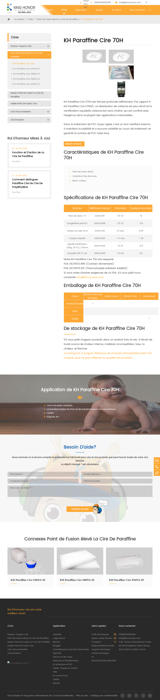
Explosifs (57, 653)
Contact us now (80, 509)
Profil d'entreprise (100, 634)
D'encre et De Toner (62, 657)
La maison (19, 19)
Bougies (57, 645)
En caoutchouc (60, 675)
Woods (56, 683)
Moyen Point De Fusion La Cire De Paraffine (27, 94)
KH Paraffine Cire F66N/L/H (26, 79)
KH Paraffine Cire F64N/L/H (26, 84)
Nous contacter (127, 626)
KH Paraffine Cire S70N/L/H (26, 68)
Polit (55, 672)
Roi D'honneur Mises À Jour (29, 138)
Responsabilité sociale (103, 645)
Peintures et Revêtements (65, 660)
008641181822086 (102, 2)
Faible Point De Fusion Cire (24, 103)
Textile (56, 679)
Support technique (101, 649)
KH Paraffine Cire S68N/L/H (26, 74)
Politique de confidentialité (104, 695)
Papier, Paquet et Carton (65, 668)
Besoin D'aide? (80, 448)
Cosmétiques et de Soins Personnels (71, 649)
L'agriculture (59, 638)
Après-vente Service (102, 638)
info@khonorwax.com (130, 2)
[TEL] (157, 467)
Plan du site (82, 695)
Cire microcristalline (21, 111)
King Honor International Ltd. (37, 695)
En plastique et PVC (62, 664)
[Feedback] (157, 473)
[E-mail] (157, 460)
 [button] (121, 49)
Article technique (100, 653)
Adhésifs (57, 634)
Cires (30, 19)
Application (59, 626)
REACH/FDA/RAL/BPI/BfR (104, 660)
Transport (96, 642)
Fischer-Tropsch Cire (21, 46)
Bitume (56, 642)
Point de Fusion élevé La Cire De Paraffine (57, 19)
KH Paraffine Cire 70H (92, 19)
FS (93, 657)
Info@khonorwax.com (90, 277)
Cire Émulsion (17, 119)
